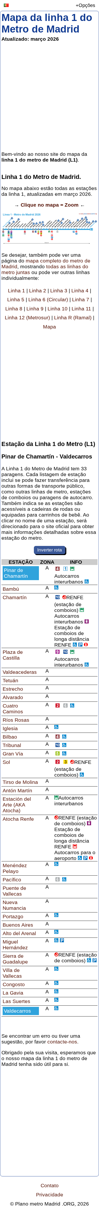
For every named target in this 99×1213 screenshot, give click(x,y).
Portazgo (13, 916)
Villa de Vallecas (12, 973)
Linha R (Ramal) (73, 317)
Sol (6, 762)
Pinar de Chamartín (16, 573)
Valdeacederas (20, 672)
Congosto (14, 984)
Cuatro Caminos (13, 708)
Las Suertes (16, 1001)
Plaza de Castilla (13, 655)
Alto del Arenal (19, 933)
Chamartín (15, 597)
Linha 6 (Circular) (48, 299)
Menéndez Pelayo (15, 868)
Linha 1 (16, 290)
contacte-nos (62, 1041)
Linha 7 (80, 299)
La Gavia (13, 993)
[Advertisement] (49, 96)
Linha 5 (15, 299)
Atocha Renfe (18, 819)
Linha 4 (79, 290)
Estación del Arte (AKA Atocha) (17, 804)
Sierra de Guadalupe (15, 958)
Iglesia (10, 728)
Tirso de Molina (20, 782)
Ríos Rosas (16, 720)
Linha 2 (37, 290)
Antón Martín (17, 790)
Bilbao (10, 737)
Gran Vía (13, 753)
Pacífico (12, 879)
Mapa (49, 326)
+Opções (85, 5)
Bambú (11, 589)
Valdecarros (17, 1011)
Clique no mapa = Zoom (50, 205)
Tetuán (10, 680)
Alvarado (13, 697)
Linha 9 (34, 308)
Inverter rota (49, 549)
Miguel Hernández (15, 944)
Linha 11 (81, 308)
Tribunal (12, 745)
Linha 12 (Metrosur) (27, 317)
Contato (50, 1185)
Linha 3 (58, 290)
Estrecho (13, 689)
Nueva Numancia (14, 905)
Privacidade (49, 1194)
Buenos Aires (18, 925)
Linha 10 (58, 308)
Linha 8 (13, 308)
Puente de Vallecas (14, 891)
